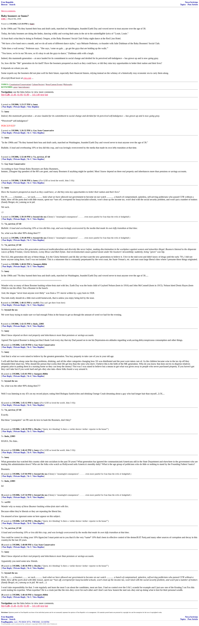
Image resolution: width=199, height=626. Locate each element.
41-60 (20, 94)
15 (2, 474)
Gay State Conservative (43, 130)
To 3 (29, 240)
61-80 (26, 94)
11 (2, 374)
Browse (4, 4)
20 (2, 595)
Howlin (37, 429)
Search (12, 4)
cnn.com (27, 78)
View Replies (32, 107)
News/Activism (191, 2)
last (46, 94)
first (3, 94)
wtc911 (36, 303)
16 (2, 495)
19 (2, 566)
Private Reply (20, 107)
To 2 (29, 183)
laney (35, 104)
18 (2, 545)
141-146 (36, 94)
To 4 (29, 347)
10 (2, 345)
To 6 (29, 326)
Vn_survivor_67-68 (41, 157)
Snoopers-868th (40, 264)
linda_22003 (38, 324)
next (42, 94)
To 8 (29, 523)
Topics (183, 4)
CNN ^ (4, 19)
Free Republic (7, 2)
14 (2, 450)
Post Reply (7, 107)
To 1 (29, 133)
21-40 (13, 94)
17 (2, 521)
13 (2, 429)
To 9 (29, 452)
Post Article (193, 4)
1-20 (7, 94)
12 (2, 403)
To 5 (29, 597)
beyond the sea (39, 217)
